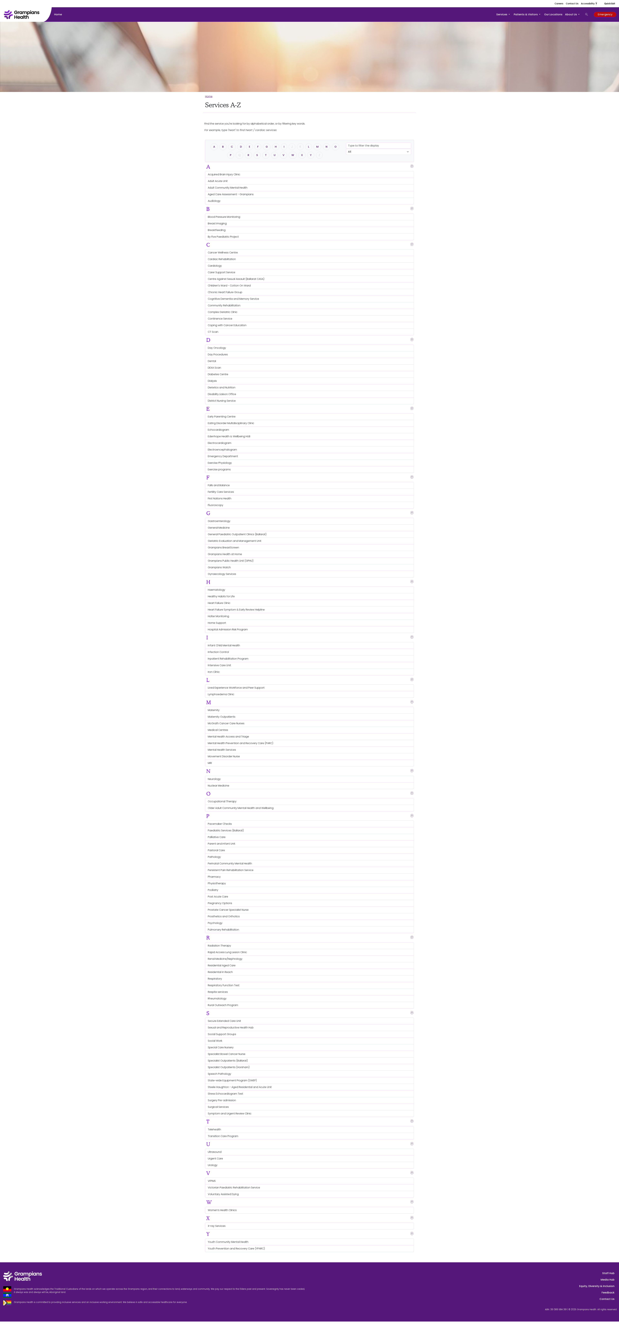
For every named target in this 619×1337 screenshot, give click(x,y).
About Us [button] (571, 14)
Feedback (608, 1292)
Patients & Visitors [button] (526, 14)
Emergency (605, 14)
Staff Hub (608, 1273)
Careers (559, 3)
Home (58, 14)
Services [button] (502, 14)
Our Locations (553, 14)
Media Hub (607, 1280)
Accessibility (589, 3)
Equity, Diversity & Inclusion (596, 1286)
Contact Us (572, 3)
